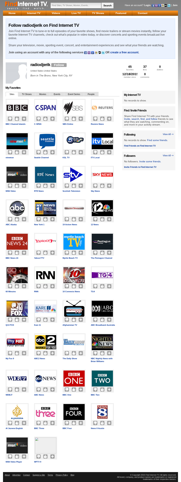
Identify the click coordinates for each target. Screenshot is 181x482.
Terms (50, 475)
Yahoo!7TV (39, 258)
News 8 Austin (97, 428)
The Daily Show (70, 358)
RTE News (39, 191)
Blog (72, 475)
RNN (36, 291)
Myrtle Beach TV (70, 258)
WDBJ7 (9, 395)
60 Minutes (11, 291)
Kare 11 (37, 325)
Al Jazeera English (14, 428)
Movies (42, 94)
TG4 (93, 291)
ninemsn (10, 157)
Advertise (16, 475)
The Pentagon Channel (101, 258)
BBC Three (39, 428)
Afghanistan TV (70, 325)
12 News (95, 224)
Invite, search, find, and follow (140, 118)
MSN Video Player (14, 462)
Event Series (74, 94)
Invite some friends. (150, 161)
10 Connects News (71, 291)
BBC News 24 (12, 258)
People (91, 94)
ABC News (39, 395)
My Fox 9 (10, 358)
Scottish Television (71, 191)
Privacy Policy (62, 475)
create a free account (124, 52)
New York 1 (39, 224)
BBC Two (95, 395)
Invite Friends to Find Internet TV (140, 167)
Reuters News (97, 124)
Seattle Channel (41, 157)
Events (57, 94)
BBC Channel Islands (15, 124)
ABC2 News (39, 358)
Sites (12, 94)
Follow (59, 65)
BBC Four (67, 428)
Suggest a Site (39, 475)
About (7, 475)
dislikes (160, 68)
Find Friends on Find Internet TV (140, 146)
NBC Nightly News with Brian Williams (102, 359)
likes (145, 68)
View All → (168, 134)
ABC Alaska (11, 224)
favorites (130, 68)
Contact (26, 475)
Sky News (95, 191)
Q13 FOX (10, 325)
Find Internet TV (26, 5)
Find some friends (157, 140)
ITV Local (95, 157)
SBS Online (68, 124)
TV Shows (27, 94)
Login (147, 5)
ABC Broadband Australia (103, 325)
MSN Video (11, 191)
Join (175, 5)
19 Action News (70, 224)
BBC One (67, 395)
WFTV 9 (37, 462)
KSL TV (66, 157)
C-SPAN (37, 124)
